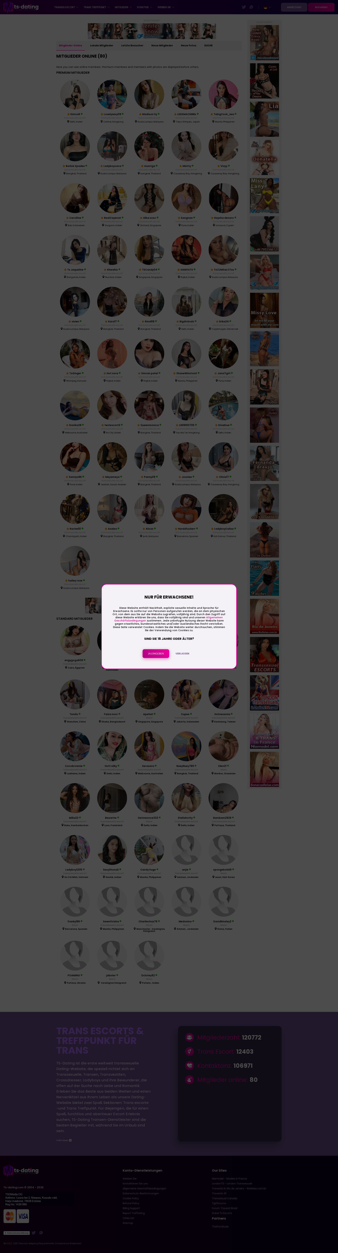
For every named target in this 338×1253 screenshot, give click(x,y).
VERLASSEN (182, 653)
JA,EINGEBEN (156, 653)
